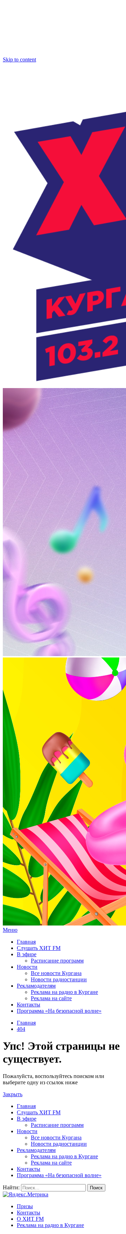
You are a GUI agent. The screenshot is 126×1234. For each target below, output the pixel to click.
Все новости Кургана (56, 973)
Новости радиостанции (59, 979)
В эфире (26, 954)
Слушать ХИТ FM (39, 948)
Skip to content (19, 59)
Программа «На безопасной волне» (59, 1011)
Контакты (28, 1005)
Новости (27, 967)
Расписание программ (57, 961)
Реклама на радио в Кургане (64, 992)
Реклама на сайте (51, 998)
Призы (25, 1206)
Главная (26, 942)
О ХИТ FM (30, 1219)
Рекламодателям (36, 986)
